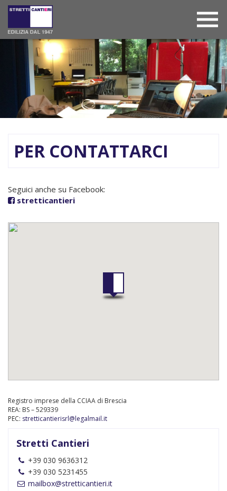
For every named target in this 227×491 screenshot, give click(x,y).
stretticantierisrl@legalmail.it (64, 418)
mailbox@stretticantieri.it (69, 483)
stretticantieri (46, 200)
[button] (113, 286)
